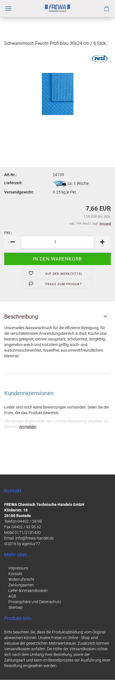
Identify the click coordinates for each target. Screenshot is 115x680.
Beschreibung (21, 316)
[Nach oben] (99, 671)
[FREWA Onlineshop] (57, 8)
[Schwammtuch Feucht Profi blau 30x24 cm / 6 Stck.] (57, 93)
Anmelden (27, 426)
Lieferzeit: (13, 183)
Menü (8, 8)
